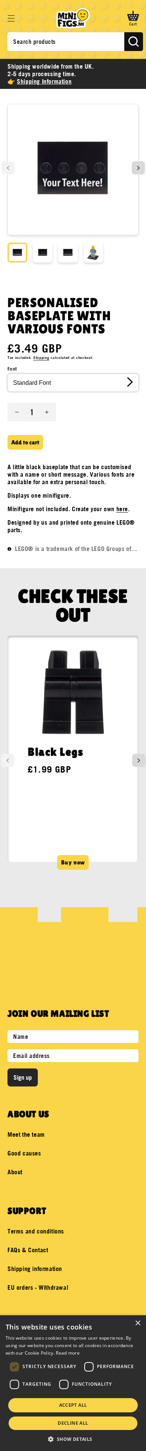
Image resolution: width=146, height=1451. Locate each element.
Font (12, 369)
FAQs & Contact (27, 1250)
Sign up (22, 1077)
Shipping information (34, 1268)
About (14, 1172)
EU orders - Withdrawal (37, 1287)
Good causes (24, 1153)
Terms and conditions (35, 1231)
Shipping (41, 357)
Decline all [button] (73, 1423)
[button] (11, 18)
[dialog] (73, 1383)
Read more (68, 1353)
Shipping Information (44, 81)
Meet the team (26, 1134)
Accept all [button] (73, 1405)
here (122, 509)
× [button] (137, 1323)
